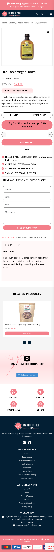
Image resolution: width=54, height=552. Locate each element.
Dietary (12, 22)
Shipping (27, 499)
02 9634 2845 (29, 522)
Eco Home (27, 467)
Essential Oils (27, 471)
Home (4, 22)
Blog (27, 492)
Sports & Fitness (27, 478)
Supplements (27, 457)
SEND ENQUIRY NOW (27, 228)
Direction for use (37, 237)
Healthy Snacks (27, 464)
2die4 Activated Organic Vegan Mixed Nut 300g (22, 324)
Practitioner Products (27, 460)
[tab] (8, 238)
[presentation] (24, 342)
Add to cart (27, 142)
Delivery (14, 115)
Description (8, 237)
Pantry (27, 453)
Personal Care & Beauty (27, 474)
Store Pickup (39, 115)
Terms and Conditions (27, 503)
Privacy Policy (27, 506)
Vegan (20, 22)
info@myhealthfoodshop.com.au (28, 525)
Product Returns (27, 496)
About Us (27, 489)
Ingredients (21, 237)
